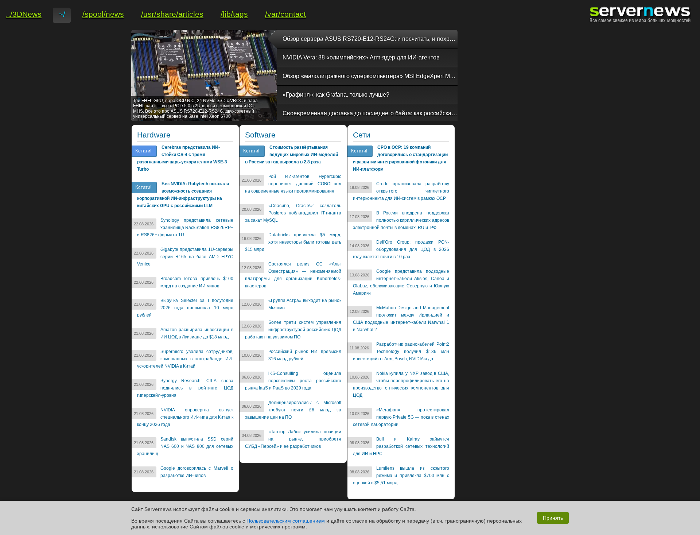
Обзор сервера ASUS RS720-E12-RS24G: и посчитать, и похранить (370, 39)
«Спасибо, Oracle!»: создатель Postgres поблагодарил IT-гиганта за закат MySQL (293, 213)
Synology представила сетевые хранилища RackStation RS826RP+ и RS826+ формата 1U (185, 227)
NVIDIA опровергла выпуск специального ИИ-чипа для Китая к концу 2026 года (185, 417)
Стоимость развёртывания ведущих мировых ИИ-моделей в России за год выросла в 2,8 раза (291, 154)
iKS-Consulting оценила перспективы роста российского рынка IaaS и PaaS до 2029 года (293, 381)
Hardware (154, 135)
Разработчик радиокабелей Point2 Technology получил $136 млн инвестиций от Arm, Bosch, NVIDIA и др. (401, 351)
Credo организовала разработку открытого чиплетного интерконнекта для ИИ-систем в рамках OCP (401, 191)
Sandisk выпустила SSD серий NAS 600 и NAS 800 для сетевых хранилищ (185, 446)
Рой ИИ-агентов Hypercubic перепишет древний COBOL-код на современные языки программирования (293, 184)
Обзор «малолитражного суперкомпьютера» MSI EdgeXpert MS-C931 (370, 76)
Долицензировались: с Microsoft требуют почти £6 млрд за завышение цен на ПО (293, 410)
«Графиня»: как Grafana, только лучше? (336, 95)
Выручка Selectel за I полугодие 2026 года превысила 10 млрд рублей (185, 308)
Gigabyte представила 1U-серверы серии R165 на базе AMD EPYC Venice (185, 257)
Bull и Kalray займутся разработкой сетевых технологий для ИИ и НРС (401, 446)
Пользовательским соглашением (285, 521)
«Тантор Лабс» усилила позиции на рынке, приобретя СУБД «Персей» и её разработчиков (293, 439)
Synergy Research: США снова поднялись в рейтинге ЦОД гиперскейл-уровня (185, 388)
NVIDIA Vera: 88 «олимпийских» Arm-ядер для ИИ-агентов (361, 57)
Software (260, 135)
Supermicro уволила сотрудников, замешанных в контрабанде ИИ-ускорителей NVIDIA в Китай (185, 359)
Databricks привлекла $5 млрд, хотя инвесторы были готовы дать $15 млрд (293, 242)
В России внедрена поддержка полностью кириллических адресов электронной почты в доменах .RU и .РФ (401, 220)
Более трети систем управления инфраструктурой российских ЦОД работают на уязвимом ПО (293, 330)
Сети (361, 135)
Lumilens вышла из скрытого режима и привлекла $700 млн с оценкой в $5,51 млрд (401, 475)
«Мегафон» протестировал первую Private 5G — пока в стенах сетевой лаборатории (401, 417)
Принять (553, 518)
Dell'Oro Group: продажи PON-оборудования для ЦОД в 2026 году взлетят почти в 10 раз (401, 249)
